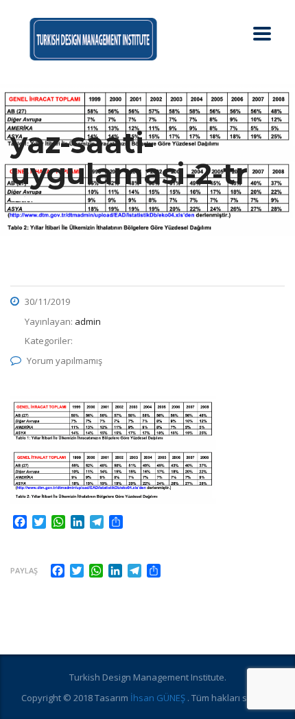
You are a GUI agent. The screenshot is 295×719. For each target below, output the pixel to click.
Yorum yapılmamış (64, 360)
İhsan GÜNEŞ (158, 698)
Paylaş (24, 570)
